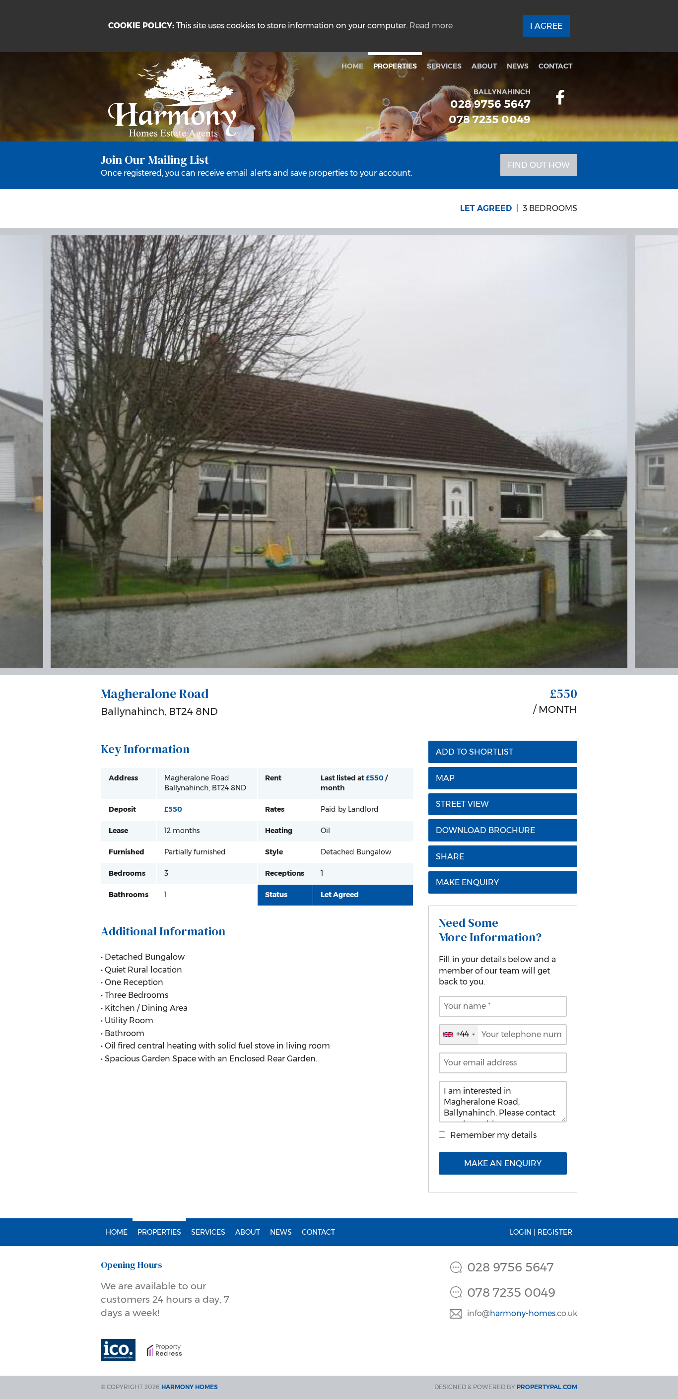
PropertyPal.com (547, 1387)
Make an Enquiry (503, 1163)
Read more (431, 25)
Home (352, 66)
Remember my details (493, 1135)
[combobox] (458, 1035)
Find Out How (539, 165)
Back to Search (144, 208)
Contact (555, 66)
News (518, 66)
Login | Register (541, 1232)
